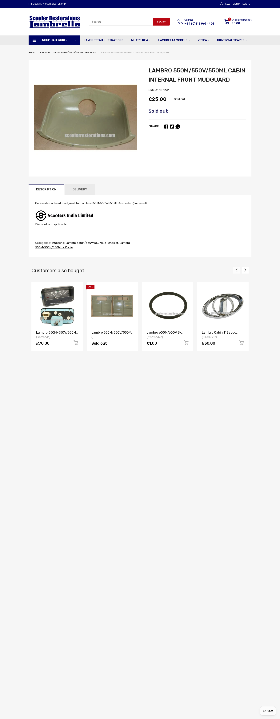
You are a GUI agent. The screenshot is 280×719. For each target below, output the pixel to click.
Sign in (236, 4)
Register (246, 4)
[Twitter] (172, 126)
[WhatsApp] (177, 126)
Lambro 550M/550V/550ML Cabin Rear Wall (112, 334)
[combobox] (121, 22)
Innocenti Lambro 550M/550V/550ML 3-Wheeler (84, 243)
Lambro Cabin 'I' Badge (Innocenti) (219, 334)
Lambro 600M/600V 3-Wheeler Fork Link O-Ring (165, 334)
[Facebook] (166, 126)
